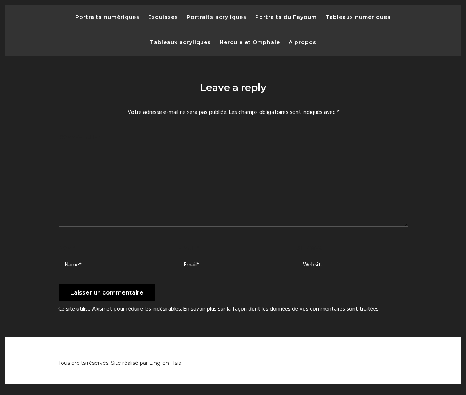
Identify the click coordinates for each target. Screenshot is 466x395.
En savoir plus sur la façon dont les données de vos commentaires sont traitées (281, 309)
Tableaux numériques (358, 17)
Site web (309, 248)
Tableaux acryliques (180, 42)
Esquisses (163, 17)
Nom (67, 248)
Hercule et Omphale (250, 42)
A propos (302, 42)
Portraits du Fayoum (286, 17)
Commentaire (79, 137)
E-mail (188, 248)
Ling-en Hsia (165, 363)
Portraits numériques (107, 17)
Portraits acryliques (216, 17)
